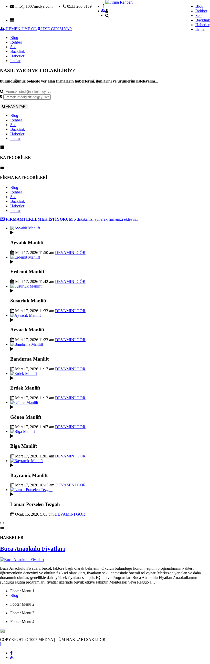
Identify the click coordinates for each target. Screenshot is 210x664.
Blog (199, 6)
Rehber (201, 11)
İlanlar (200, 29)
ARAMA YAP (15, 106)
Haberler (202, 25)
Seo (198, 15)
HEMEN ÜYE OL (21, 29)
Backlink (202, 20)
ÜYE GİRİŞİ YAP (56, 29)
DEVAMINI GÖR (70, 252)
